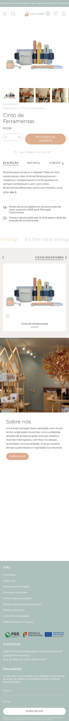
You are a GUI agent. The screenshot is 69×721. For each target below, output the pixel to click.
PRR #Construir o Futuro (18, 621)
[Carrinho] (63, 14)
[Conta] (48, 14)
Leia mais (10, 192)
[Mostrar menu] (5, 14)
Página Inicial (10, 108)
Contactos (9, 574)
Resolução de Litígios (16, 586)
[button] (13, 14)
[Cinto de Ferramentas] (34, 292)
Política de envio (13, 610)
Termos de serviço (33, 719)
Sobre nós (9, 580)
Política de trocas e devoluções (22, 604)
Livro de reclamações (16, 616)
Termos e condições (15, 592)
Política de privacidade (17, 598)
